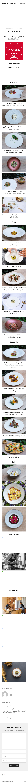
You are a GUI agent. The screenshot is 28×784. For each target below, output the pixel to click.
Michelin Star (22, 710)
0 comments (19, 29)
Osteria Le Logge (7, 718)
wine (14, 712)
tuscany (5, 712)
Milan (4, 711)
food (14, 710)
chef (18, 708)
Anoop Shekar (9, 3)
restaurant (14, 711)
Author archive (10, 695)
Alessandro (6, 708)
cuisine (22, 708)
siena (19, 711)
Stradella (23, 711)
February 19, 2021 (10, 29)
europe (5, 710)
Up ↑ (25, 781)
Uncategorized (7, 706)
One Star (9, 711)
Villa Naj (10, 712)
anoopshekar (13, 692)
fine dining (10, 710)
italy (17, 710)
